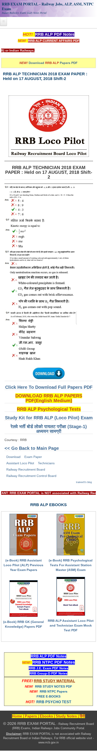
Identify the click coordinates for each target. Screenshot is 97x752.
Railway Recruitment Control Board (31, 476)
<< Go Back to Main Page (32, 448)
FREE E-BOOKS (48, 696)
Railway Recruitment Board (25, 469)
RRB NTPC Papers (53, 691)
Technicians (46, 463)
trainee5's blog (84, 482)
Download (13, 457)
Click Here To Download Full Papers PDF (48, 387)
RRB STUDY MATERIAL (54, 681)
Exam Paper (33, 457)
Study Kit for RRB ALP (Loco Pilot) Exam (49, 417)
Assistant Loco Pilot (20, 463)
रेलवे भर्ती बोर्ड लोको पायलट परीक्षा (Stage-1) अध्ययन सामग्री (49, 429)
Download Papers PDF (53, 63)
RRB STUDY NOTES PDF (53, 686)
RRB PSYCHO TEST (53, 702)
